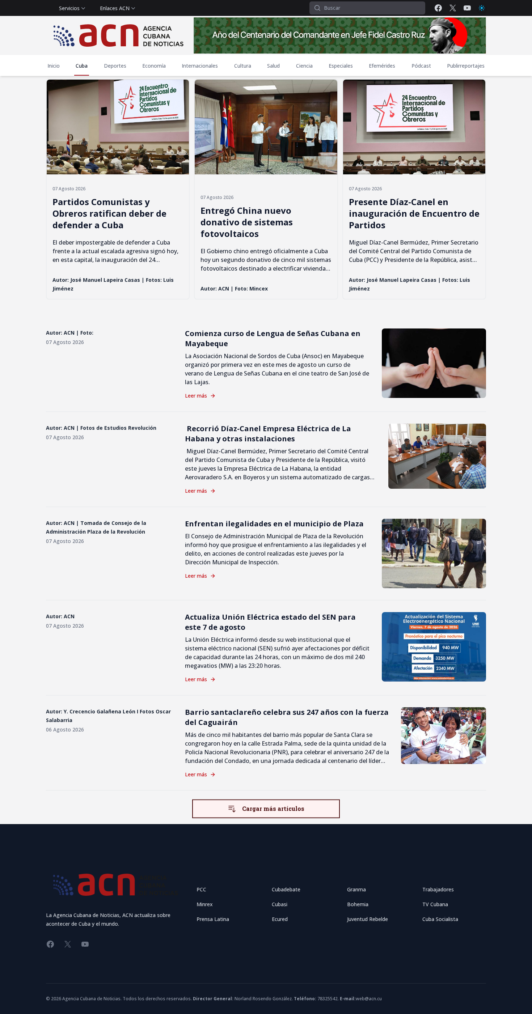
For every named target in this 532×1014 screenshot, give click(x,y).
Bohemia (357, 904)
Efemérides (382, 65)
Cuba (82, 65)
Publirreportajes (466, 65)
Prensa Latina (213, 919)
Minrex (205, 904)
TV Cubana (435, 904)
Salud (273, 65)
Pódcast (421, 65)
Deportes (115, 65)
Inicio (53, 65)
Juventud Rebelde (367, 919)
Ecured (280, 919)
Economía (154, 65)
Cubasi (279, 904)
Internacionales (200, 65)
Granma (356, 889)
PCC (201, 889)
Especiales (341, 65)
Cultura (242, 65)
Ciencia (304, 65)
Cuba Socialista (440, 919)
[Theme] (481, 8)
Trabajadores (438, 889)
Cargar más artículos (273, 808)
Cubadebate (286, 889)
